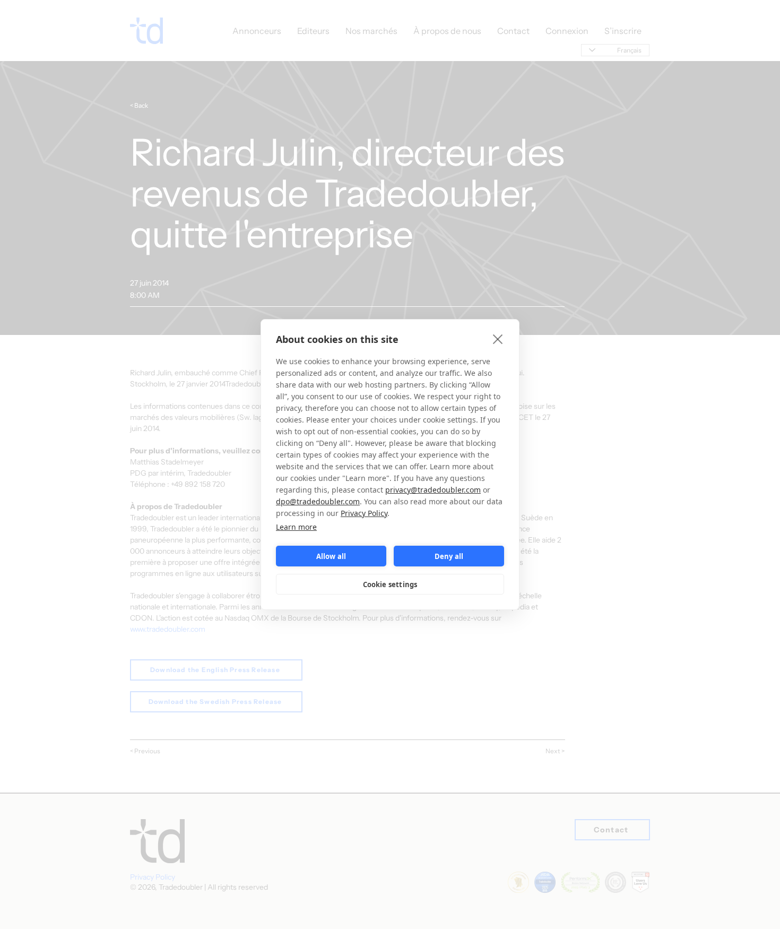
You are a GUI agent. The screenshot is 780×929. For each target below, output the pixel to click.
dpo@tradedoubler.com (318, 501)
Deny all (449, 556)
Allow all (331, 556)
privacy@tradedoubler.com (433, 490)
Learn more (296, 527)
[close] (498, 338)
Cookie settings (390, 584)
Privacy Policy (364, 513)
